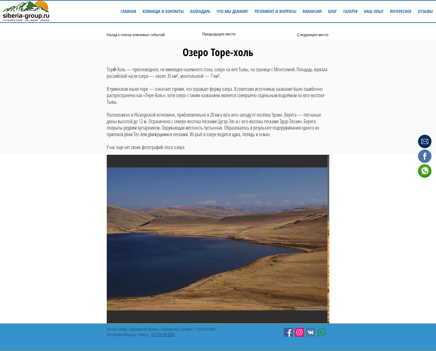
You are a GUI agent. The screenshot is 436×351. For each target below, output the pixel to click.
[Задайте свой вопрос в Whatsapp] (424, 171)
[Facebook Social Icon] (288, 332)
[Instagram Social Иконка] (299, 332)
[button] (401, 11)
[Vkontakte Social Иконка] (310, 332)
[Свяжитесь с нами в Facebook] (424, 156)
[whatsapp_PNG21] (321, 332)
